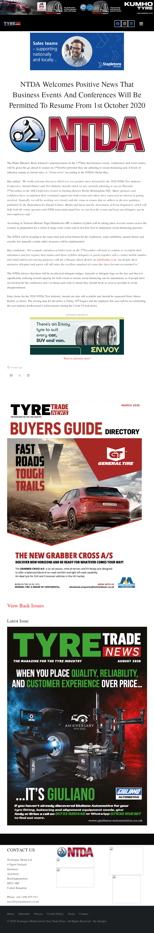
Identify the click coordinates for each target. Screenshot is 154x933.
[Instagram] (124, 23)
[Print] (77, 852)
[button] (141, 24)
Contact (83, 914)
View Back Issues (25, 605)
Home (10, 914)
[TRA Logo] (126, 889)
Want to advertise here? (77, 358)
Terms (71, 914)
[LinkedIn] (131, 23)
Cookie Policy (55, 914)
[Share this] (11, 375)
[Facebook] (117, 23)
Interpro (102, 921)
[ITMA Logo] (77, 863)
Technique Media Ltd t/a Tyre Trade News (41, 921)
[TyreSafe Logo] (126, 861)
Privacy (38, 914)
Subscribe (24, 914)
